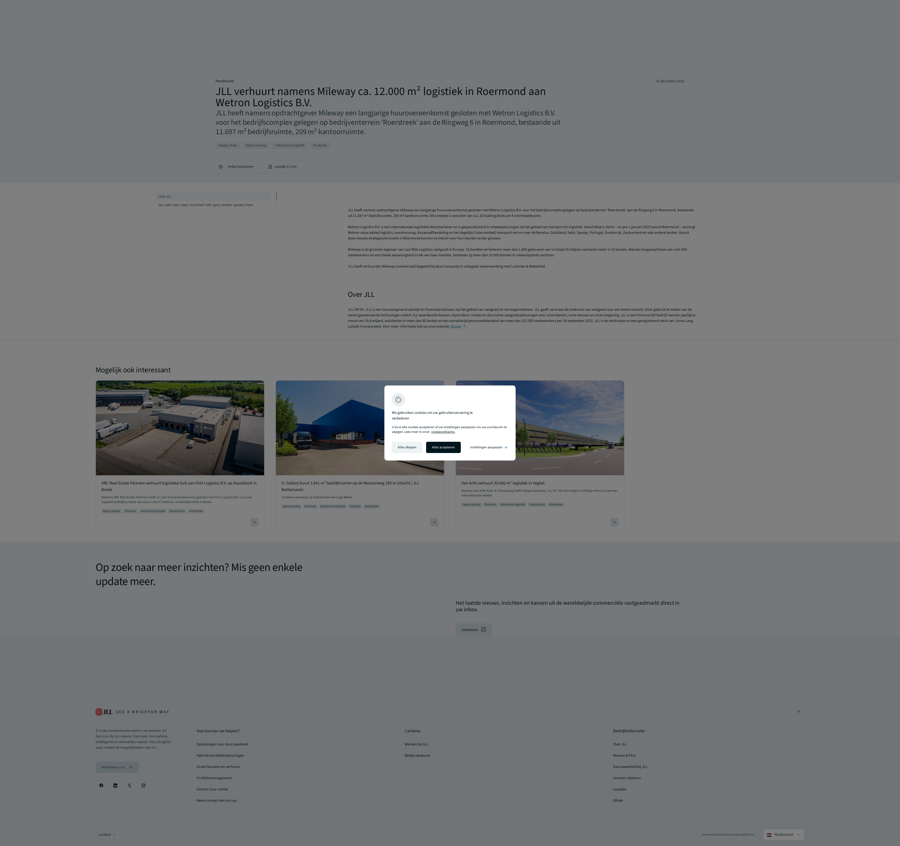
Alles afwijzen (407, 447)
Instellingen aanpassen (489, 447)
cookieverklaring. (443, 432)
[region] (450, 423)
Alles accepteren (443, 447)
